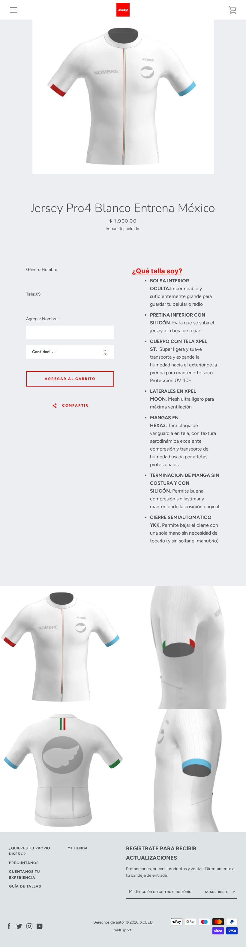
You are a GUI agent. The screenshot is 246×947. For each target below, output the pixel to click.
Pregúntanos (24, 863)
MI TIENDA (78, 848)
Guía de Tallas (25, 886)
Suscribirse (217, 892)
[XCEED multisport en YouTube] (40, 926)
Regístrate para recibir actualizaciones (161, 853)
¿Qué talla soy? (157, 271)
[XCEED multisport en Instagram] (29, 926)
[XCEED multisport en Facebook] (9, 926)
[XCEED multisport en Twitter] (19, 926)
